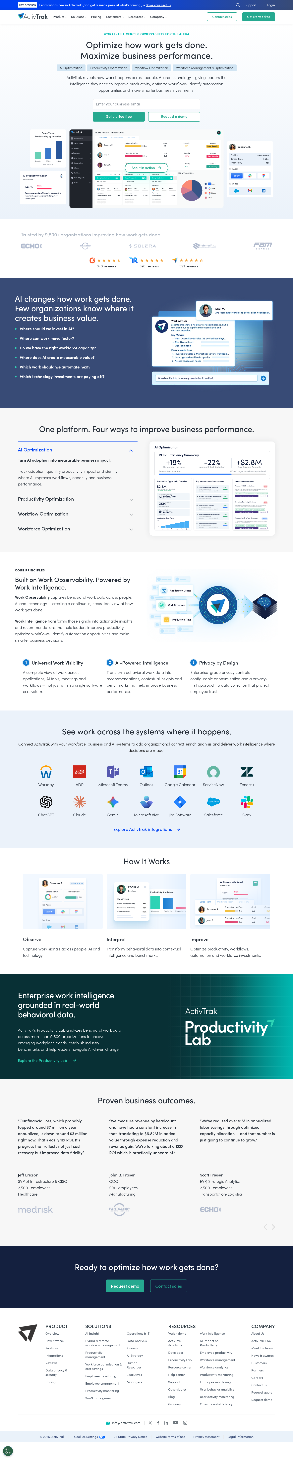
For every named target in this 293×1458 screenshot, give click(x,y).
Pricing (96, 17)
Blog (171, 1397)
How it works (54, 1341)
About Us (257, 1333)
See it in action (143, 167)
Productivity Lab (180, 1360)
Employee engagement (102, 1383)
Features (51, 1348)
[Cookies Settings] (8, 1451)
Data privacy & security (56, 1372)
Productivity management (95, 1354)
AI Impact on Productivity (209, 1343)
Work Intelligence (212, 1333)
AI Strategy (135, 1355)
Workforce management (217, 1360)
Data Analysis (137, 1341)
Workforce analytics (214, 1367)
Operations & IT (138, 1333)
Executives (134, 1374)
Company (157, 17)
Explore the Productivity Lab (43, 1060)
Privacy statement (206, 1437)
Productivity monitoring (102, 1391)
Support (174, 1382)
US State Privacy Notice (130, 1437)
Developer (175, 1352)
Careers (257, 1377)
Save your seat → (158, 5)
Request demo (125, 1286)
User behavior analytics (217, 1389)
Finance (132, 1348)
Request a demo (174, 116)
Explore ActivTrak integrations (142, 829)
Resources (135, 17)
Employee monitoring (100, 1376)
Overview (52, 1333)
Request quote (261, 1392)
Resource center (180, 1367)
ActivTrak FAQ (261, 1341)
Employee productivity (216, 1352)
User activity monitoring (217, 1397)
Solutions (77, 17)
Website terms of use (170, 1437)
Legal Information (241, 1437)
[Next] (273, 1227)
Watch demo (177, 1333)
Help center (176, 1374)
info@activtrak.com (126, 1423)
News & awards (262, 1355)
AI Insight (92, 1333)
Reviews (51, 1363)
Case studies (177, 1389)
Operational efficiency (216, 1404)
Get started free (258, 17)
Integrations (54, 1355)
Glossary (174, 1404)
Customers (113, 17)
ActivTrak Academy (175, 1343)
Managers (134, 1382)
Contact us (259, 1385)
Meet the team (262, 1348)
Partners (257, 1370)
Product (58, 17)
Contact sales (168, 1286)
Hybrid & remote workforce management (102, 1343)
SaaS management (99, 1398)
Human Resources (134, 1365)
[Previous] (265, 1227)
